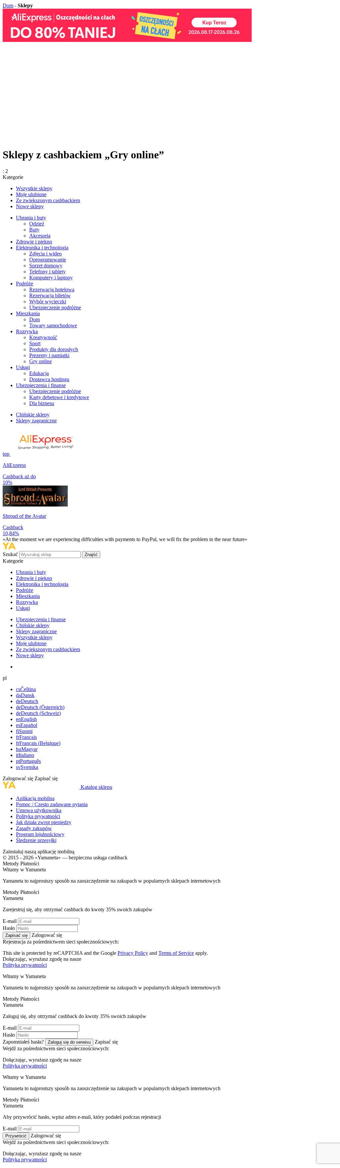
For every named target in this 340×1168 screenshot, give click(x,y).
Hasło (9, 928)
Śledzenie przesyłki (36, 840)
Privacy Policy (133, 953)
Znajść (91, 554)
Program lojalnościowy (40, 834)
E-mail (10, 921)
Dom (8, 5)
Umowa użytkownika (38, 810)
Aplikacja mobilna (35, 798)
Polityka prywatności (38, 816)
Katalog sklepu (96, 787)
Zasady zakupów (34, 828)
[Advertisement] (170, 95)
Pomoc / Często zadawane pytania (52, 804)
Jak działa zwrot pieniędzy (43, 822)
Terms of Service (176, 953)
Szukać (11, 554)
